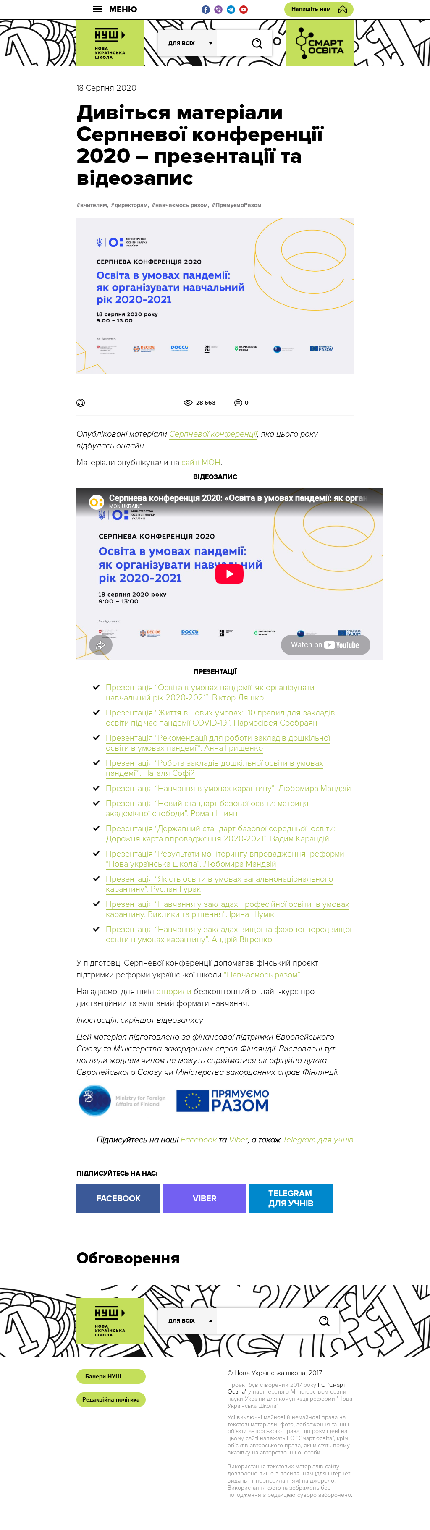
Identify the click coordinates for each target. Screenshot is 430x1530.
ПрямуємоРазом (238, 205)
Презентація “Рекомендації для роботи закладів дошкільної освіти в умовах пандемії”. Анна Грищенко (218, 743)
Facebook (199, 1140)
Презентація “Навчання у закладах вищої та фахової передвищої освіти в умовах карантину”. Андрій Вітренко (228, 935)
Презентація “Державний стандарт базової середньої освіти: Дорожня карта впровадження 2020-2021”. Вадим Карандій (221, 834)
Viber (238, 1140)
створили (173, 992)
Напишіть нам (311, 9)
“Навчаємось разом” (262, 975)
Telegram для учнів (318, 1140)
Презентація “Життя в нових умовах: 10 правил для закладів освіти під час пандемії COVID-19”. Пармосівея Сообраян (220, 718)
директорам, (132, 205)
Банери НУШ (103, 1376)
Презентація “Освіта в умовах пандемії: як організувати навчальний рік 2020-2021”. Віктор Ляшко (210, 693)
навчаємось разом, (182, 205)
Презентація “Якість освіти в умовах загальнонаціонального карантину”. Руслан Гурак (219, 884)
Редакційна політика (111, 1399)
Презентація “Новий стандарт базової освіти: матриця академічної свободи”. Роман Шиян (207, 809)
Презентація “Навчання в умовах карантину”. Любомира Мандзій (228, 788)
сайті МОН (200, 463)
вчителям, (94, 205)
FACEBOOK (119, 1199)
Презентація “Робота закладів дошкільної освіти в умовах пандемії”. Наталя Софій (214, 768)
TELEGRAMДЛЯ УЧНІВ (290, 1199)
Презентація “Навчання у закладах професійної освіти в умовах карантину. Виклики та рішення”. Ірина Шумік (227, 909)
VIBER (205, 1199)
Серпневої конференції (213, 434)
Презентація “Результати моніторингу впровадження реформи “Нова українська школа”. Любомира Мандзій (225, 859)
